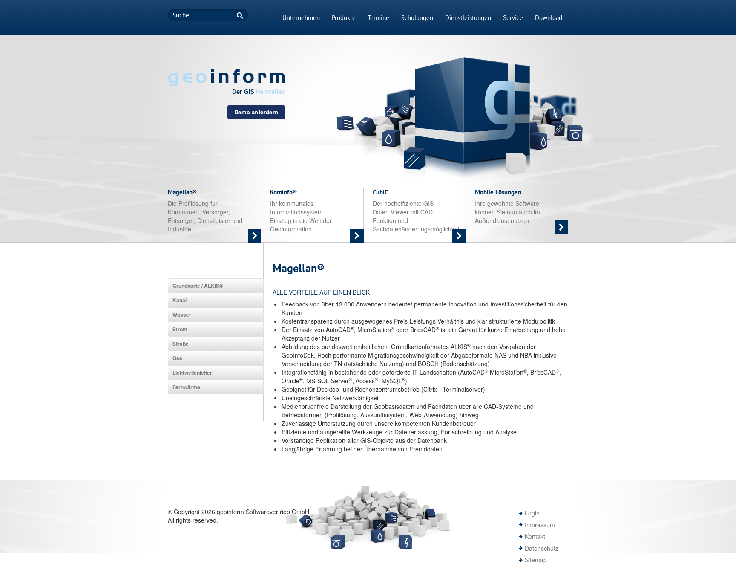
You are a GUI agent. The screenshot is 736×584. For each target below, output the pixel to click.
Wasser (181, 314)
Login (532, 513)
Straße (180, 343)
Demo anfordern (256, 112)
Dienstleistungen (468, 18)
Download (548, 18)
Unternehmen (301, 18)
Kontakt (535, 536)
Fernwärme (186, 387)
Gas (177, 358)
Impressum (540, 524)
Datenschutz (541, 548)
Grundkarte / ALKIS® (197, 285)
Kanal (179, 300)
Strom (179, 329)
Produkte (344, 18)
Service (513, 18)
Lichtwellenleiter (192, 372)
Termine (378, 18)
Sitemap (536, 559)
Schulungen (417, 18)
